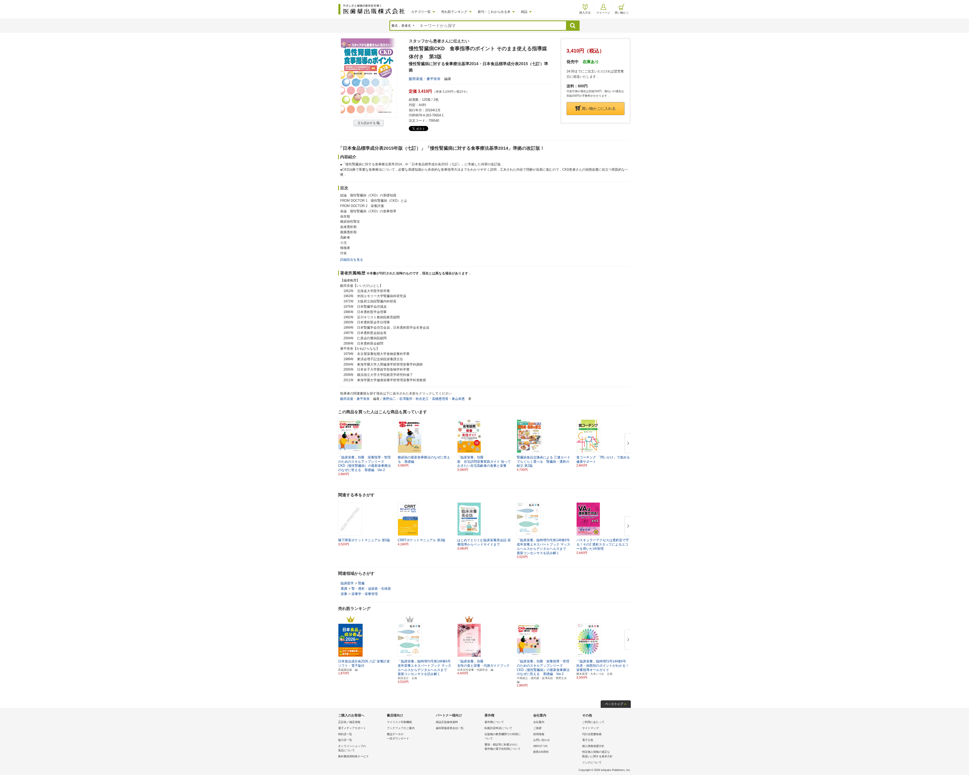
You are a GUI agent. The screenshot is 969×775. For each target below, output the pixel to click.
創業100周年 (541, 751)
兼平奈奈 (433, 79)
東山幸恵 (458, 399)
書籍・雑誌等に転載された (502, 747)
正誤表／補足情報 (349, 722)
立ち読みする (367, 123)
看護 (344, 588)
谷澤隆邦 (405, 399)
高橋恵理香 (440, 399)
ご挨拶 (537, 728)
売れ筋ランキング (454, 12)
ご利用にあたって (593, 722)
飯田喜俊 (416, 79)
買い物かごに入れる (599, 108)
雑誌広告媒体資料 (447, 722)
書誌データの (398, 736)
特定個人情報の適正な (597, 754)
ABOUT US (540, 745)
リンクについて (592, 762)
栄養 (344, 594)
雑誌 (524, 12)
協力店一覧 (345, 739)
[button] (627, 443)
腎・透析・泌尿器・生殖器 (371, 588)
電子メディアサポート (352, 728)
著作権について (494, 722)
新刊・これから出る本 (494, 12)
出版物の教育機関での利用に (502, 736)
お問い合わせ (541, 739)
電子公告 (587, 739)
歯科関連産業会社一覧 (450, 728)
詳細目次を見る (351, 260)
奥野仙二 (389, 399)
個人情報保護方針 (593, 745)
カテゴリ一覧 (421, 12)
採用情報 (538, 734)
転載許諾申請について (498, 728)
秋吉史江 (422, 399)
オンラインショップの (352, 748)
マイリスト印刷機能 (399, 722)
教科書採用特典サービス (353, 756)
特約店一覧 (345, 734)
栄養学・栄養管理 (365, 594)
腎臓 (361, 583)
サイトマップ (590, 728)
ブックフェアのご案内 (401, 728)
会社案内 (538, 722)
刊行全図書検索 (592, 734)
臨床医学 (347, 583)
